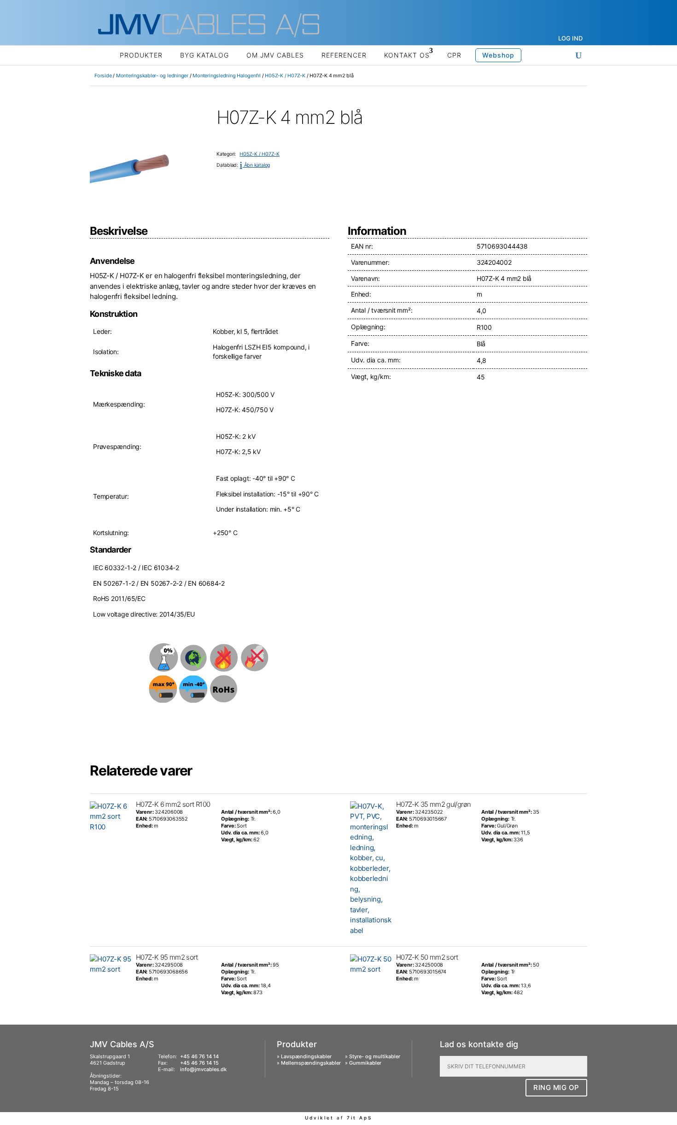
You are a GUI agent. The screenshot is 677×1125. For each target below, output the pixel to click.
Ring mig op (556, 1087)
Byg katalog (204, 55)
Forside (102, 75)
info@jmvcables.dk (203, 1069)
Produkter (141, 55)
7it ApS (359, 1117)
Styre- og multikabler (374, 1056)
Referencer (344, 55)
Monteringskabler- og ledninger (152, 75)
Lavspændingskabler (306, 1056)
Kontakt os (407, 55)
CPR (454, 55)
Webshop (498, 55)
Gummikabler (365, 1063)
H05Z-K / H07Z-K (285, 75)
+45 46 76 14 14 (199, 1056)
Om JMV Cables (275, 55)
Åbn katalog (254, 165)
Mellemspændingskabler (311, 1063)
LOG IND (570, 38)
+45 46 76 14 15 (199, 1063)
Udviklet (319, 1117)
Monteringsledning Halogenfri (227, 75)
